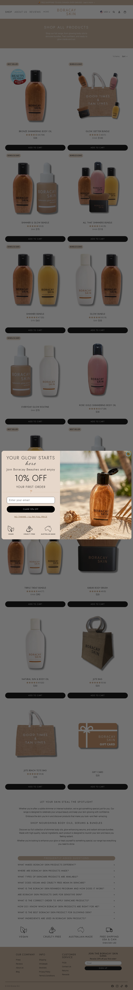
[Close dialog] (128, 454)
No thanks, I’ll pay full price (30, 517)
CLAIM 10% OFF (31, 509)
